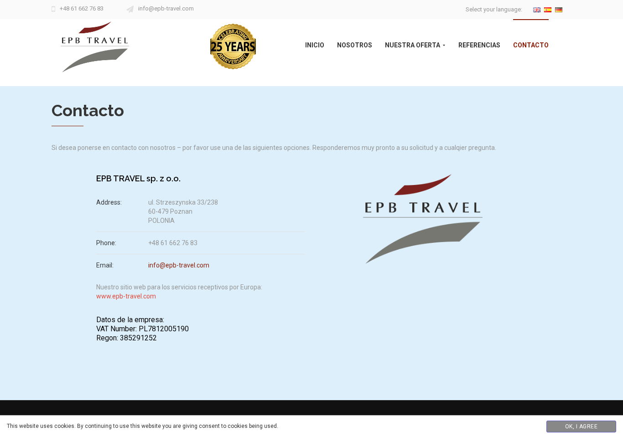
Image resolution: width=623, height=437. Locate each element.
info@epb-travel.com (166, 8)
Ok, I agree (581, 426)
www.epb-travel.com (126, 296)
